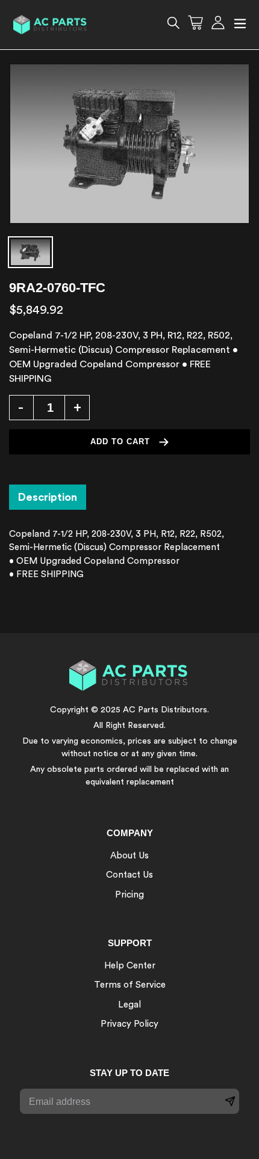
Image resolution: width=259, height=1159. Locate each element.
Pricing (129, 894)
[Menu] (240, 25)
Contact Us (129, 874)
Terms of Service (130, 984)
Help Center (129, 965)
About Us (129, 855)
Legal (129, 1004)
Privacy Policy (129, 1024)
